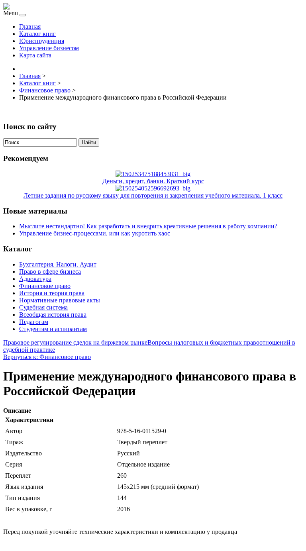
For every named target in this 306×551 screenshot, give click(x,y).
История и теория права (51, 293)
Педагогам (33, 321)
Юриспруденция (41, 40)
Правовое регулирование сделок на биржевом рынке (75, 342)
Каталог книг (37, 33)
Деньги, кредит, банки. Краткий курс (153, 181)
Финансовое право (45, 285)
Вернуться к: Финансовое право (47, 356)
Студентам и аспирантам (53, 329)
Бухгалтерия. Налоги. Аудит (57, 264)
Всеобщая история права (52, 314)
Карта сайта (35, 55)
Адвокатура (35, 278)
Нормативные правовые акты (59, 300)
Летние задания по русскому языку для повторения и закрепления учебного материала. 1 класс (153, 195)
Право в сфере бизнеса (50, 271)
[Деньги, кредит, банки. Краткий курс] (153, 174)
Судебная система (43, 307)
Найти (89, 142)
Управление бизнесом (49, 48)
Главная (30, 26)
